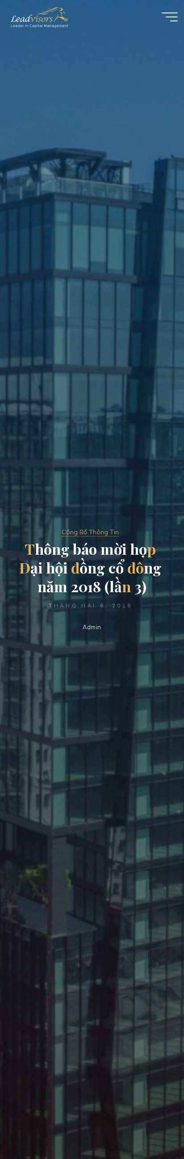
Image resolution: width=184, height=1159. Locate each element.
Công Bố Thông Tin (90, 532)
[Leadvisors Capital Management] (37, 16)
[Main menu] (170, 16)
